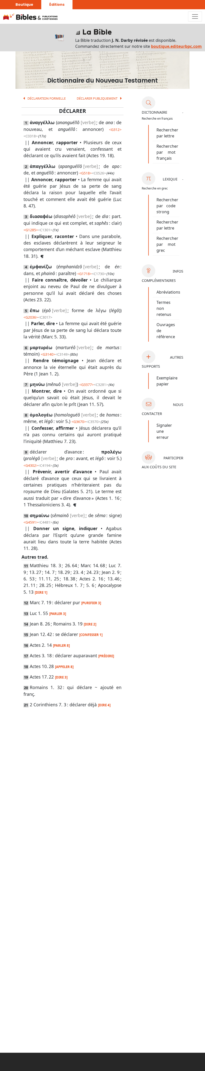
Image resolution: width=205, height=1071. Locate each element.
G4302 (31, 465)
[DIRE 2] (90, 624)
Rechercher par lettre (167, 133)
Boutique (24, 4)
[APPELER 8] (64, 667)
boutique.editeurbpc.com (176, 46)
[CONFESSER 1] (90, 634)
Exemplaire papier (167, 381)
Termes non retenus (163, 308)
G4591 (31, 522)
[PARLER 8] (61, 645)
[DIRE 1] (41, 592)
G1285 (31, 230)
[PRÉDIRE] (106, 656)
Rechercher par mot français (167, 152)
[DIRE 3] (61, 677)
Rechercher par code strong (167, 206)
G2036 (31, 317)
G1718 (84, 273)
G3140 (48, 354)
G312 (115, 129)
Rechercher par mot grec (167, 244)
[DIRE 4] (104, 705)
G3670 (79, 421)
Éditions (56, 4)
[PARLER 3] (57, 613)
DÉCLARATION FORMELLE (46, 98)
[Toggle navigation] (195, 17)
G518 (85, 173)
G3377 (86, 384)
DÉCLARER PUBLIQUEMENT (97, 98)
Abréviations (168, 292)
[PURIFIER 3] (91, 603)
